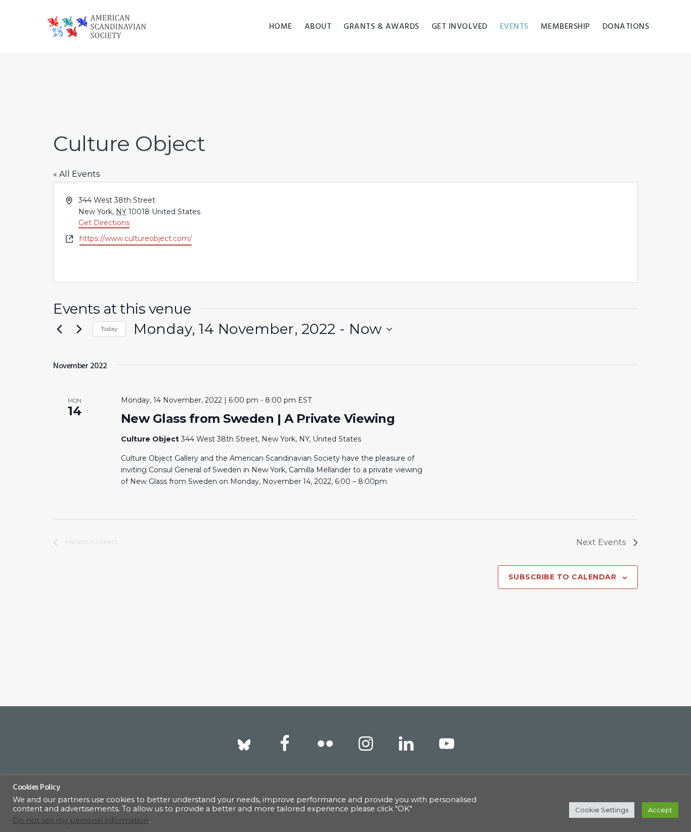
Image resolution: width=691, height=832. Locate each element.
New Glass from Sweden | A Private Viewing (258, 418)
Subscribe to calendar (562, 576)
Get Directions (103, 222)
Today (109, 328)
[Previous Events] (59, 329)
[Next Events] (79, 329)
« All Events (76, 174)
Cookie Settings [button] (601, 810)
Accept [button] (660, 810)
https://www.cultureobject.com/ (135, 238)
